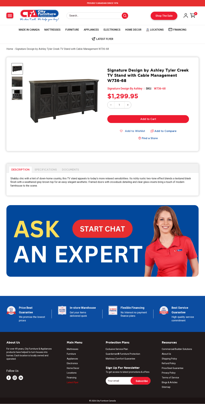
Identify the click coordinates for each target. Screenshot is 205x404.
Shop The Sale (164, 15)
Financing (71, 377)
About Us (166, 354)
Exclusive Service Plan (117, 349)
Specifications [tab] (46, 169)
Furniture (72, 29)
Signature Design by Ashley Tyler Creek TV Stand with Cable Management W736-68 (62, 48)
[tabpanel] (102, 184)
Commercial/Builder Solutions (177, 349)
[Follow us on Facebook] (8, 377)
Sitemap (166, 387)
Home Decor (133, 29)
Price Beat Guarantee (172, 368)
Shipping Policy (169, 358)
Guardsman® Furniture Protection (123, 354)
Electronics (112, 29)
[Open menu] (9, 15)
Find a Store (150, 138)
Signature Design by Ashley (124, 88)
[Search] (125, 15)
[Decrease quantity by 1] (110, 105)
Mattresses (52, 29)
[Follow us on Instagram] (14, 377)
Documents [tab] (70, 169)
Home (9, 48)
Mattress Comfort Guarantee (120, 358)
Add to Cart (148, 119)
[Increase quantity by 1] (127, 105)
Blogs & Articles (169, 382)
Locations (72, 372)
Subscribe (142, 381)
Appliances (91, 29)
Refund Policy (169, 363)
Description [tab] (20, 169)
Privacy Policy (169, 372)
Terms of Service (170, 377)
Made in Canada (29, 29)
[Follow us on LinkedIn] (21, 377)
